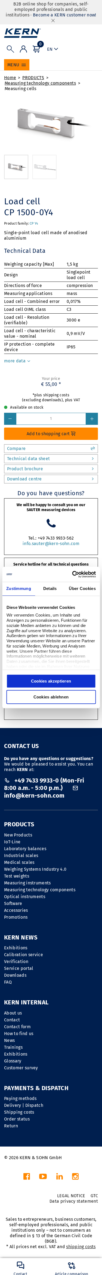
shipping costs (80, 1246)
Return (11, 1125)
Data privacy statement (74, 1201)
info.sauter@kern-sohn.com (51, 543)
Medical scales (19, 862)
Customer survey (21, 1067)
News (9, 1040)
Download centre (24, 479)
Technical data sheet (28, 458)
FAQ (8, 982)
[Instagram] (75, 1178)
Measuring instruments (27, 883)
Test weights (16, 876)
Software (13, 903)
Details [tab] (50, 588)
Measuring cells (20, 88)
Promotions (15, 917)
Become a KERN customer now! (64, 15)
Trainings (13, 1047)
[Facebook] (26, 1178)
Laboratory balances (25, 848)
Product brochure (25, 468)
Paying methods (20, 1098)
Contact (12, 1019)
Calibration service (23, 954)
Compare (16, 448)
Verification (16, 961)
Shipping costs (19, 1112)
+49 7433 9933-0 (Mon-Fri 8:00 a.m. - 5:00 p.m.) (44, 784)
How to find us (18, 1033)
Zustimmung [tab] (18, 588)
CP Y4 (34, 223)
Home (10, 77)
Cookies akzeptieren (51, 681)
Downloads (15, 975)
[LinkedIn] (59, 1178)
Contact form (17, 1026)
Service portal (18, 968)
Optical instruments (24, 896)
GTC (94, 1195)
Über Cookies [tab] (82, 588)
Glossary (12, 1061)
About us (13, 1013)
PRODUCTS (33, 77)
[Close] (53, 20)
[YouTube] (43, 1178)
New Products (18, 835)
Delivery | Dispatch (23, 1105)
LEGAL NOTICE (71, 1195)
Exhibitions (15, 947)
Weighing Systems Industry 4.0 (35, 869)
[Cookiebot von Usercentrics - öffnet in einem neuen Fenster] (73, 574)
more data (15, 360)
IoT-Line (12, 841)
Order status (17, 1119)
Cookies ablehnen (51, 697)
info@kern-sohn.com (34, 795)
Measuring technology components (40, 83)
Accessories (16, 910)
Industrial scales (21, 855)
